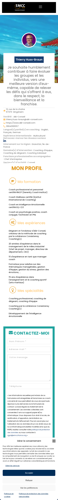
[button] (54, 441)
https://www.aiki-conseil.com (20, 122)
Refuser (29, 480)
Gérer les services (12, 465)
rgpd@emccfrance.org (17, 435)
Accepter (29, 473)
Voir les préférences (29, 488)
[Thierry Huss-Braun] (29, 40)
